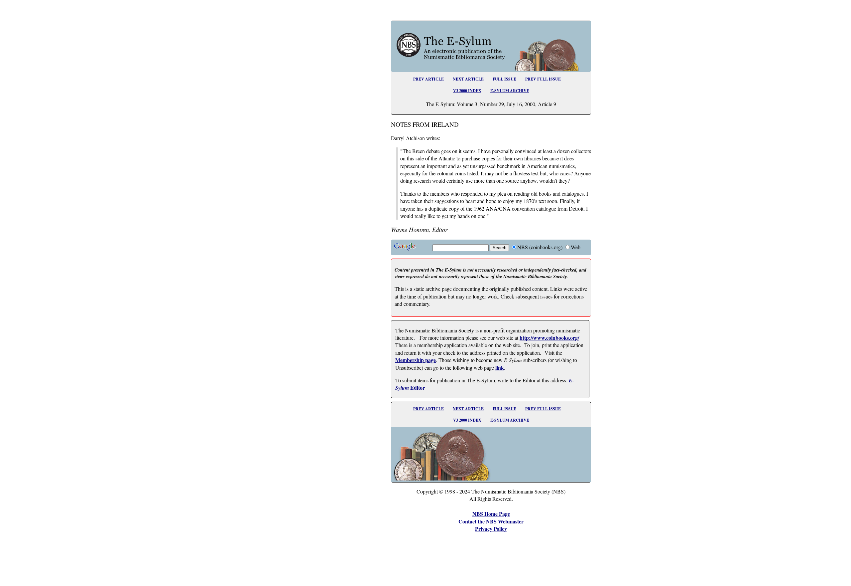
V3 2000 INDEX (467, 91)
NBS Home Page (491, 513)
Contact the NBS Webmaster (491, 521)
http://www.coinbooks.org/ (549, 337)
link (499, 367)
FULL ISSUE (504, 79)
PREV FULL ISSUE (543, 79)
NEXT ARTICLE (468, 79)
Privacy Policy (491, 528)
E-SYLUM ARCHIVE (509, 91)
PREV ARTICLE (428, 79)
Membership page (415, 360)
